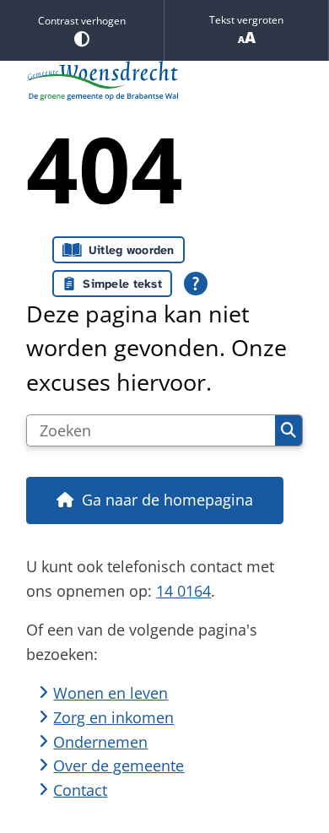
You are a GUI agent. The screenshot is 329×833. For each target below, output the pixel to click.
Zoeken (288, 430)
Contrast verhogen (82, 21)
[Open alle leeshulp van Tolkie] (196, 283)
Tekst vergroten (246, 20)
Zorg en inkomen (113, 717)
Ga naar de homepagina (167, 500)
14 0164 (183, 591)
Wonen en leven (110, 693)
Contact (80, 790)
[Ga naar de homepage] (164, 80)
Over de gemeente (118, 765)
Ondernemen (100, 742)
